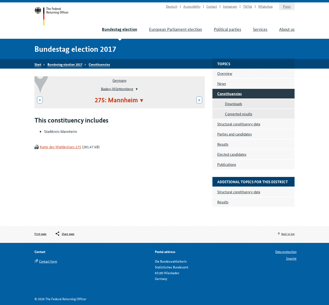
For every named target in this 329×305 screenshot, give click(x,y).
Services (260, 29)
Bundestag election (119, 29)
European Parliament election (175, 29)
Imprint (291, 258)
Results (222, 144)
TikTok (247, 6)
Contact (211, 6)
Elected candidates (231, 154)
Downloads (233, 103)
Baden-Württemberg (117, 88)
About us (287, 29)
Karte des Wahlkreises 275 (60, 146)
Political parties (227, 29)
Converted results (238, 113)
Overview (224, 73)
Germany (119, 80)
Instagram (230, 6)
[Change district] (136, 89)
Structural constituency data (238, 123)
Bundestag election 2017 (64, 64)
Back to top (288, 233)
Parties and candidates (234, 133)
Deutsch (171, 6)
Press (287, 6)
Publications (226, 164)
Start (51, 16)
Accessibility (191, 6)
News (221, 83)
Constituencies (99, 64)
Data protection (285, 251)
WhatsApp (265, 6)
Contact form (48, 261)
